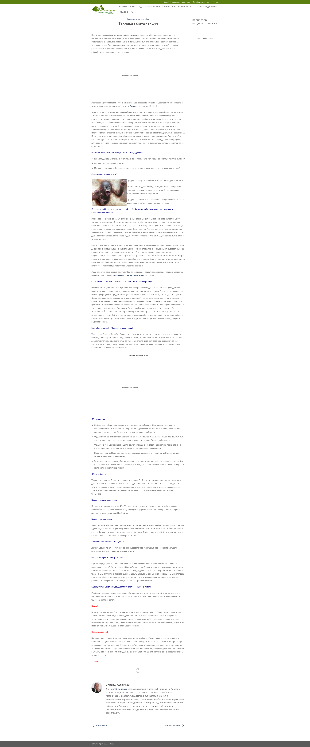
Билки (131, 7)
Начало (123, 7)
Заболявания (154, 7)
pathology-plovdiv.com (181, 2)
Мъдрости (183, 7)
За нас (216, 2)
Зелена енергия (173, 725)
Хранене (124, 12)
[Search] (133, 12)
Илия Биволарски (119, 689)
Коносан (155, 706)
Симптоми (169, 7)
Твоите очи (101, 725)
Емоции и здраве (137, 106)
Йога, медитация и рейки (138, 19)
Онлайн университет (201, 2)
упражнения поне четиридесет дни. (129, 275)
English (166, 2)
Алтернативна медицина (202, 7)
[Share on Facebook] (138, 670)
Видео (141, 7)
